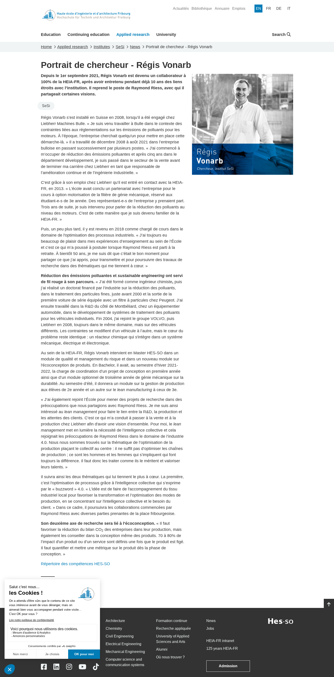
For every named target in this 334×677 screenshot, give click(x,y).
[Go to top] (329, 604)
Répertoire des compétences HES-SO (75, 564)
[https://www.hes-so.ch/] (280, 621)
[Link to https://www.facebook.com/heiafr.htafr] (44, 667)
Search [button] (279, 34)
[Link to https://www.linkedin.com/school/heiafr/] (56, 667)
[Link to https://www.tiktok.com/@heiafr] (96, 667)
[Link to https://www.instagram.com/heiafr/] (69, 667)
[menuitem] (181, 9)
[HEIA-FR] (86, 14)
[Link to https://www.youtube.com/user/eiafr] (82, 667)
